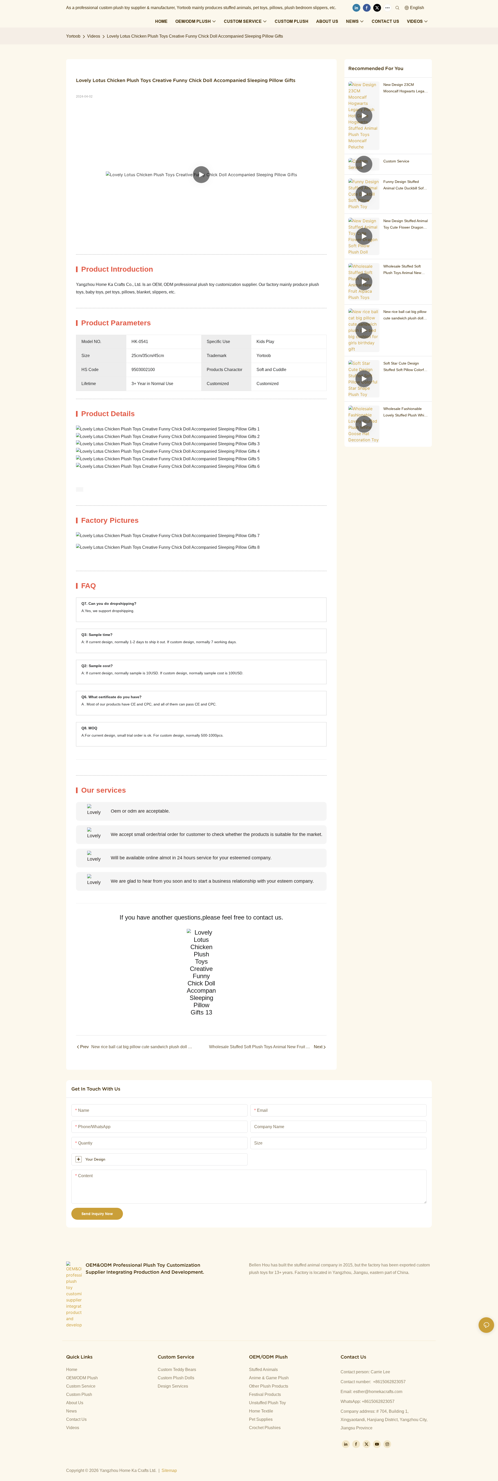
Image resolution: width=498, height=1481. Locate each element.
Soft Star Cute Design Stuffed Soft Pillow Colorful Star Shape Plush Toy (405, 367)
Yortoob (73, 36)
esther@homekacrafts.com (377, 1391)
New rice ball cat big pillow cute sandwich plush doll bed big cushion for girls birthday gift (404, 315)
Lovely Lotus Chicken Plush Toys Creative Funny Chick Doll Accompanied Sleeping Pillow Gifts (195, 36)
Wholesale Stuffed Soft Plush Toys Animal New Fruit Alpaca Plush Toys (402, 270)
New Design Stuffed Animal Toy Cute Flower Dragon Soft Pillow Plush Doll (405, 225)
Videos (93, 36)
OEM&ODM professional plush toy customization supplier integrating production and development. (145, 1268)
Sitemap (169, 1470)
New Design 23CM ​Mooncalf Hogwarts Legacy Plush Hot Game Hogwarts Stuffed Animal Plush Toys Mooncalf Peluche (405, 88)
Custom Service (396, 161)
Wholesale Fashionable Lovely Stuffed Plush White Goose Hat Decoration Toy (405, 413)
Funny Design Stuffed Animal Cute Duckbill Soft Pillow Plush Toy (404, 185)
